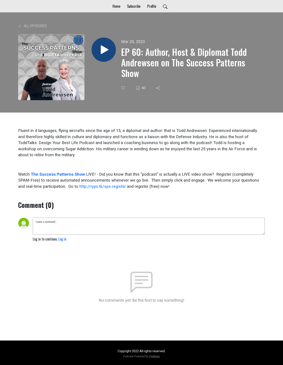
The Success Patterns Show (58, 174)
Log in (62, 239)
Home (116, 6)
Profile (151, 6)
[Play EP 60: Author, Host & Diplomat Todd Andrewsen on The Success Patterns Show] (104, 50)
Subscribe (133, 6)
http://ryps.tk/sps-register (102, 186)
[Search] (165, 6)
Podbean (154, 356)
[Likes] (123, 88)
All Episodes (35, 26)
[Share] (158, 88)
